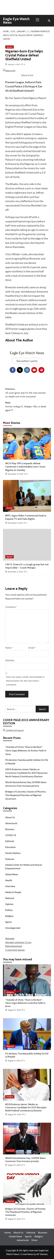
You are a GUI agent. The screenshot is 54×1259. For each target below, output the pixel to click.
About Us (10, 817)
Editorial (9, 841)
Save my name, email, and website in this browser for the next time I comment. (25, 680)
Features (9, 859)
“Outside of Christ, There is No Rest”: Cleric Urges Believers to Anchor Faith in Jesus (25, 750)
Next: (25, 406)
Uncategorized (12, 928)
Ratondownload (13, 946)
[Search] (49, 20)
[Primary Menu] (39, 19)
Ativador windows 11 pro (18, 942)
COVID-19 (10, 835)
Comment (11, 606)
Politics (9, 910)
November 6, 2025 (15, 523)
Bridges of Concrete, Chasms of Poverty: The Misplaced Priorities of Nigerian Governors (25, 795)
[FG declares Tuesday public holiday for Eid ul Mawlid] (27, 1034)
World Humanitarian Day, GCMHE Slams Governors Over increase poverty (25, 784)
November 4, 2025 (15, 572)
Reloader (10, 938)
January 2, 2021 (14, 64)
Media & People (13, 892)
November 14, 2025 (15, 474)
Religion (9, 916)
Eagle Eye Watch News (16, 21)
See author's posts (27, 361)
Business (9, 829)
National (9, 898)
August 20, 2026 (14, 1114)
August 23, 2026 (14, 1010)
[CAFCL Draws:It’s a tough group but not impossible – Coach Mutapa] (27, 545)
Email (32, 647)
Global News (11, 874)
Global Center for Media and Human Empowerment (23, 866)
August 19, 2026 (14, 1165)
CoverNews (27, 1254)
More (34, 1240)
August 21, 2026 (14, 1060)
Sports (9, 47)
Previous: (25, 393)
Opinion (9, 904)
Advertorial (11, 823)
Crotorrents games (15, 949)
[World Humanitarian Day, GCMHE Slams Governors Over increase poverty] (27, 1138)
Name (9, 647)
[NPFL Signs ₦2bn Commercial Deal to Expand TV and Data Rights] (27, 496)
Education (10, 847)
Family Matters (13, 853)
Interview (10, 886)
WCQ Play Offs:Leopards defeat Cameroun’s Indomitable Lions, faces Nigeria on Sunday (25, 466)
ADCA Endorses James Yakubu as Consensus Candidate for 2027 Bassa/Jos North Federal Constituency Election (26, 773)
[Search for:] (20, 709)
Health (8, 880)
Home (7, 1232)
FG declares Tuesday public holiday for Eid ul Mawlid (26, 762)
